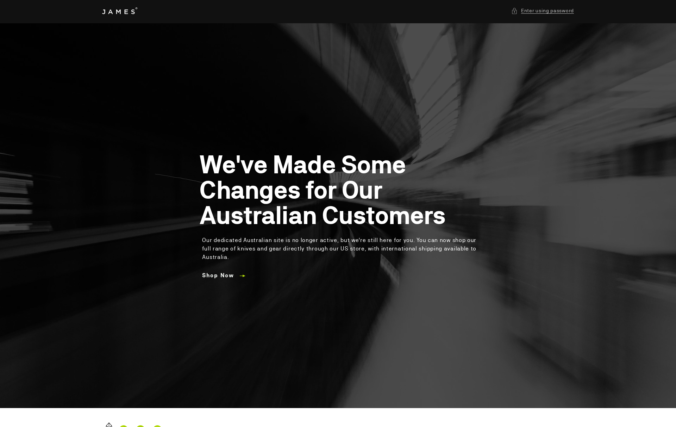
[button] (542, 10)
